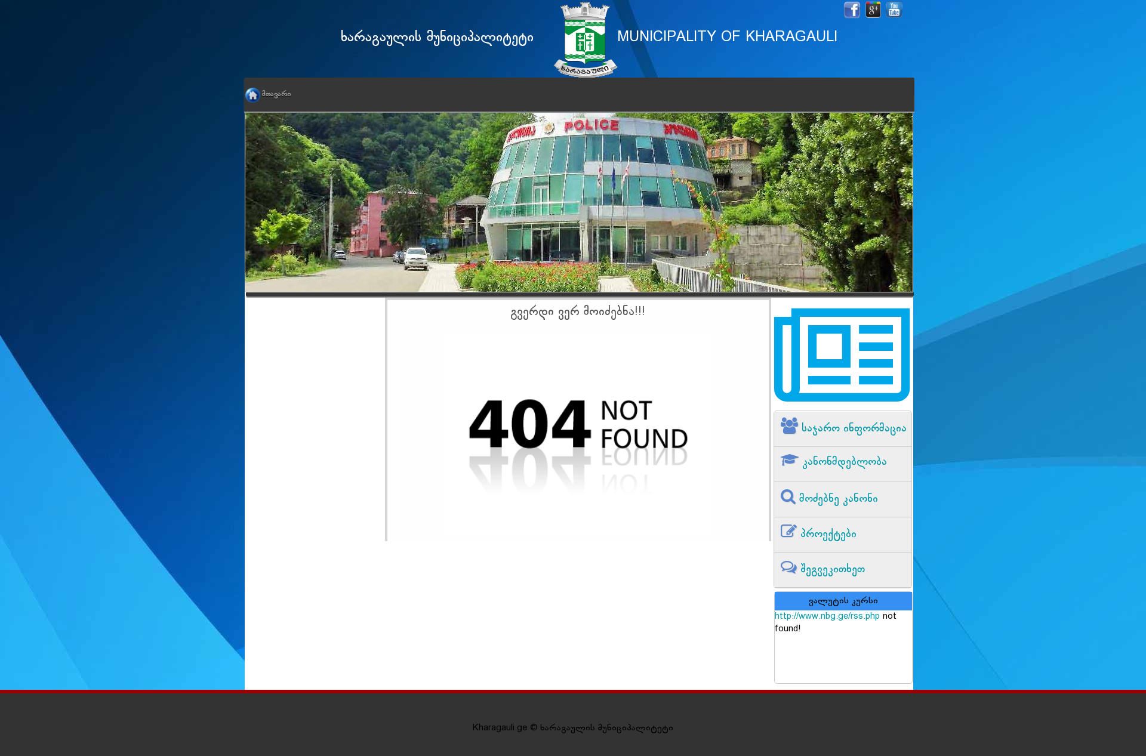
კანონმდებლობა (843, 462)
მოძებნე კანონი (837, 499)
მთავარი (276, 94)
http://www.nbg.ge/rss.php (827, 616)
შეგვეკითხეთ (831, 569)
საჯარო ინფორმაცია (852, 429)
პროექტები (827, 534)
